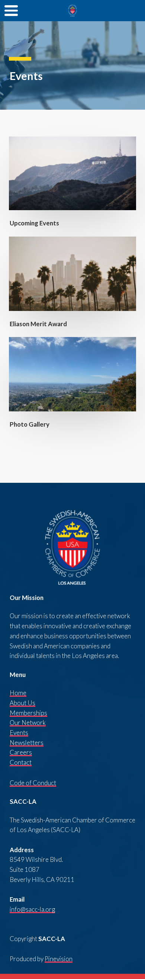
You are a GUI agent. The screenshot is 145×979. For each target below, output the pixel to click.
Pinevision (58, 959)
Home (18, 693)
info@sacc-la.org (32, 909)
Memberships (28, 713)
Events (19, 732)
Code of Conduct (33, 783)
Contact (21, 762)
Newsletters (27, 743)
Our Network (28, 722)
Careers (21, 752)
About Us (22, 703)
